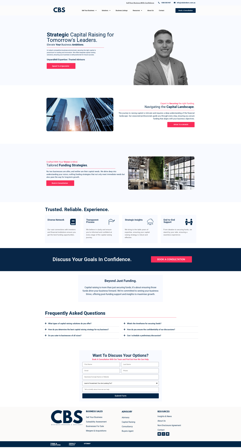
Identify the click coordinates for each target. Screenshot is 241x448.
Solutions (105, 10)
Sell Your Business (88, 10)
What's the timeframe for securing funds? (144, 323)
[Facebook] (159, 434)
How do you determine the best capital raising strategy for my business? (78, 329)
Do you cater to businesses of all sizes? (64, 335)
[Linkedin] (167, 434)
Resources (136, 10)
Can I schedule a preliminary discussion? (144, 335)
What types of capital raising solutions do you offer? (69, 323)
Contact (161, 10)
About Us (150, 10)
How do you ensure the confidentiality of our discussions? (151, 329)
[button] (81, 324)
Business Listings (122, 10)
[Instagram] (163, 434)
